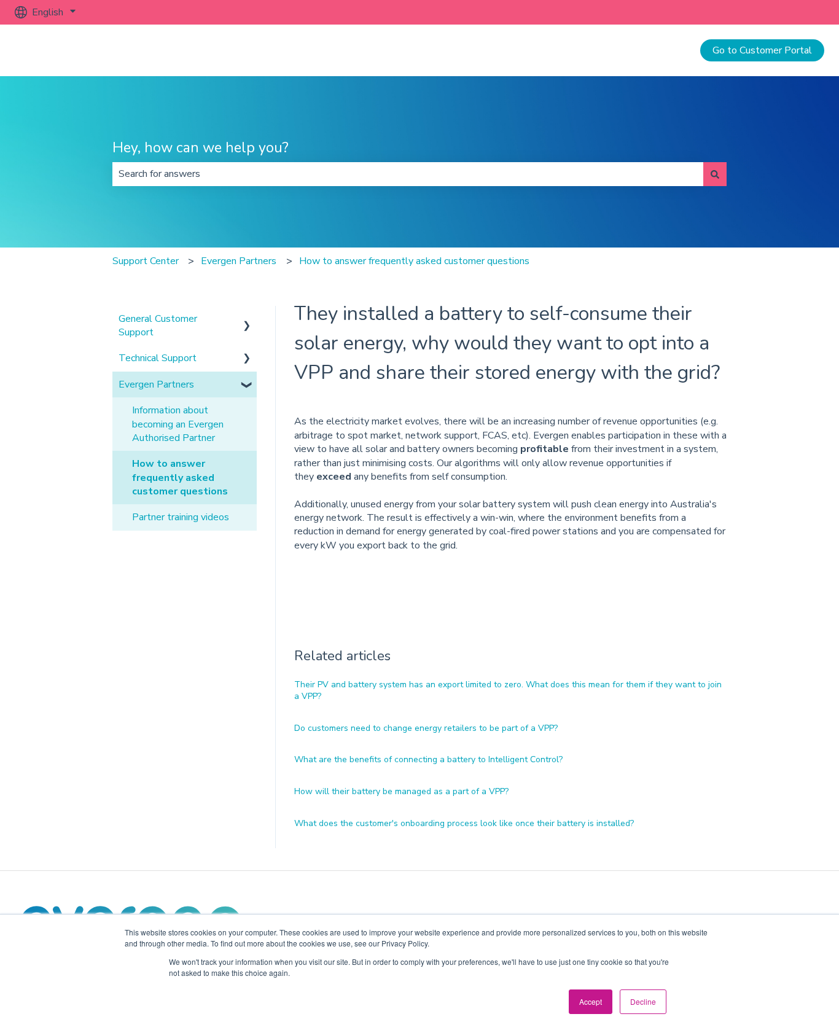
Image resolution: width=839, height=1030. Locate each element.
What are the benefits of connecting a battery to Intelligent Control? (428, 759)
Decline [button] (643, 1001)
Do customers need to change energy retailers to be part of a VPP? (426, 728)
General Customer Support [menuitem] (158, 325)
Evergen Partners (238, 261)
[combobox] (407, 173)
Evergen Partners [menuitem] (156, 384)
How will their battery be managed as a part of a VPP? (401, 791)
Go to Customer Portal (762, 50)
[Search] (715, 173)
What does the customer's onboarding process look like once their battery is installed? (464, 823)
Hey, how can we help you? (200, 147)
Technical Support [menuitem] (158, 358)
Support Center (145, 261)
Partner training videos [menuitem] (180, 517)
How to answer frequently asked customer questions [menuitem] (180, 477)
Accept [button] (590, 1001)
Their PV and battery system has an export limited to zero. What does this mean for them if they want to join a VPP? (508, 691)
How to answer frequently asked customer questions (414, 261)
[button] (247, 319)
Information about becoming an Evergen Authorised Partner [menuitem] (178, 424)
